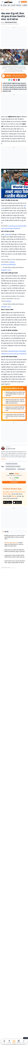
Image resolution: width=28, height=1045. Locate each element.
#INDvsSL (12, 262)
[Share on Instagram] (16, 80)
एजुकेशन (7, 492)
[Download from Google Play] (7, 502)
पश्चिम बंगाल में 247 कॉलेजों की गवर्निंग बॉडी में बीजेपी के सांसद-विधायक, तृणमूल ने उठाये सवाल (15, 408)
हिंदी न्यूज (14, 496)
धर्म (23, 492)
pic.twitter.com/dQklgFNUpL (8, 264)
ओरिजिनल (25, 5)
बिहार (9, 5)
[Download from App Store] (17, 502)
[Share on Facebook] (12, 80)
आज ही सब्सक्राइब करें (14, 482)
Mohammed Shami (10, 469)
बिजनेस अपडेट (18, 492)
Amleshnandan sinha (11, 22)
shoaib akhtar (21, 469)
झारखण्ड (5, 5)
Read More (3, 459)
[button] (14, 57)
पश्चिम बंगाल (18, 5)
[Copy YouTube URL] (14, 80)
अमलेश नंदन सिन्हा (11, 449)
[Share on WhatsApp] (9, 80)
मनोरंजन (12, 492)
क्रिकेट (5, 494)
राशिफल (9, 494)
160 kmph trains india (11, 463)
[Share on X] (19, 80)
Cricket (12, 9)
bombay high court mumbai (13, 466)
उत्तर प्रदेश (13, 5)
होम (1, 5)
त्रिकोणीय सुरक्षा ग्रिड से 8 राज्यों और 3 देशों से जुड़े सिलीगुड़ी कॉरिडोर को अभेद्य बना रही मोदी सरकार (15, 394)
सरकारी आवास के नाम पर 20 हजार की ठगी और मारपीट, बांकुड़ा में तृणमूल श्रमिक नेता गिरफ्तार (14, 561)
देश (4, 492)
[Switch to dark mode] (19, 2)
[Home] (8, 2)
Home (2, 9)
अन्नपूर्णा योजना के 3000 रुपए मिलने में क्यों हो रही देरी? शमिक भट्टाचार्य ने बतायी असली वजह (15, 416)
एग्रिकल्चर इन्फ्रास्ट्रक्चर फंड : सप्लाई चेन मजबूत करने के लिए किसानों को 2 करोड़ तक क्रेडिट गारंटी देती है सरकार (15, 401)
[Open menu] (2, 2)
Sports (7, 9)
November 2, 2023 (6, 270)
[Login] (14, 1041)
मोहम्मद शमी (7, 234)
